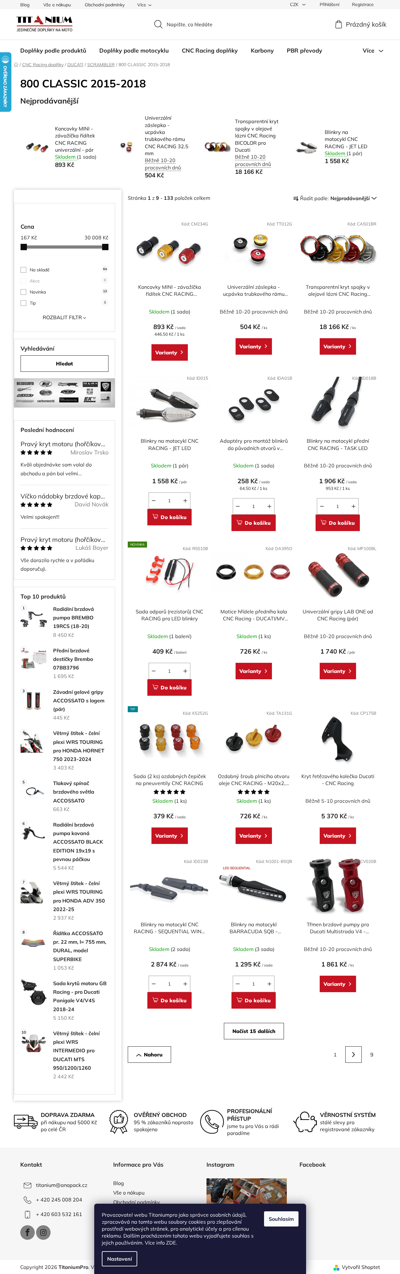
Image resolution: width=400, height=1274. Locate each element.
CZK (295, 4)
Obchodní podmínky (105, 5)
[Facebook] (27, 1232)
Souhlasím (281, 1219)
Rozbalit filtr (62, 317)
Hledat (64, 363)
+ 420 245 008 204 (59, 1199)
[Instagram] (43, 1232)
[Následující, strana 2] (353, 1054)
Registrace (363, 4)
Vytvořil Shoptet (361, 1267)
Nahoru (153, 1054)
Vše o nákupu (57, 5)
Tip (68, 303)
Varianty (166, 352)
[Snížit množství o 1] (153, 501)
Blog (24, 5)
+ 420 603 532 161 (59, 1214)
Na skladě (68, 270)
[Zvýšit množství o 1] (185, 501)
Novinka (68, 292)
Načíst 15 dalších (253, 1031)
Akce (68, 281)
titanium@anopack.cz (61, 1185)
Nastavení (119, 1259)
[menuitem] (53, 50)
